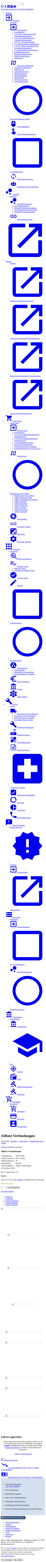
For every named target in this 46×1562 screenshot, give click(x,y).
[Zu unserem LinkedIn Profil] (8, 7)
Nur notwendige (7, 1560)
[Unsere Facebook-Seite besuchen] (5, 7)
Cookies (8, 1524)
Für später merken (7, 1191)
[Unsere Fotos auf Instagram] (11, 7)
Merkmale (9, 1197)
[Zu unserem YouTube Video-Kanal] (14, 7)
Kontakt (8, 1536)
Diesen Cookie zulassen (23, 1454)
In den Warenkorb (13, 1187)
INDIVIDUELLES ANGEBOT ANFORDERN (25, 1477)
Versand (19, 1180)
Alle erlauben (18, 1560)
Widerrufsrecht (10, 1526)
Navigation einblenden (25, 9)
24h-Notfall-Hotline (12, 1522)
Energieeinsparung (12, 1201)
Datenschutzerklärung (12, 1448)
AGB (7, 1532)
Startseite (13, 1141)
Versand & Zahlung (12, 1528)
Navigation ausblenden (9, 9)
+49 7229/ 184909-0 (12, 1486)
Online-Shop (23, 1141)
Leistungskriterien (11, 1203)
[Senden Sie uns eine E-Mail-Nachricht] (2, 7)
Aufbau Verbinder (11, 1205)
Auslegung (9, 1199)
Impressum (9, 1534)
